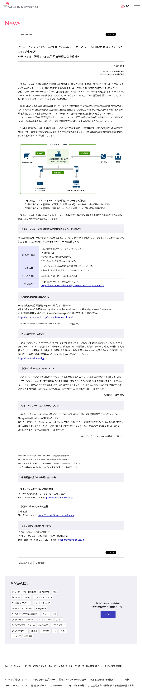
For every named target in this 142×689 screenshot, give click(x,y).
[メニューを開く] (137, 5)
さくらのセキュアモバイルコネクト (25, 614)
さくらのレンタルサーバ (21, 602)
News (17, 666)
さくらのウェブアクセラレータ (23, 619)
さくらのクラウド (25, 563)
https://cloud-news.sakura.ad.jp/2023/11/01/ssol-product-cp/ (72, 285)
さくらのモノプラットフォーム (23, 625)
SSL (54, 630)
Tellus (49, 619)
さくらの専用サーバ (19, 630)
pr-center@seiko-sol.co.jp (59, 497)
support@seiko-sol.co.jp (71, 539)
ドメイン (62, 630)
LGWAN (26, 597)
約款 (55, 591)
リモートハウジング (42, 602)
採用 (41, 619)
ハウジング (16, 636)
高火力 (34, 630)
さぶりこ (58, 619)
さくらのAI (16, 597)
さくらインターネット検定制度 (24, 591)
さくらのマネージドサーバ (22, 608)
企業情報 (40, 563)
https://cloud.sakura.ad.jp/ (31, 358)
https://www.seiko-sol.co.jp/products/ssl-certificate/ (45, 317)
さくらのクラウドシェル (43, 597)
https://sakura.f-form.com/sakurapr (56, 515)
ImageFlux (41, 608)
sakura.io (44, 630)
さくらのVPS (43, 625)
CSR (54, 614)
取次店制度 (44, 591)
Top (7, 666)
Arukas (46, 614)
